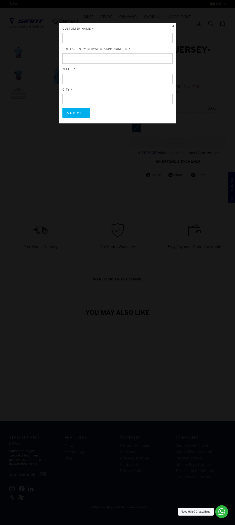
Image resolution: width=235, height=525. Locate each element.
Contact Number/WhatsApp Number (96, 49)
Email (69, 69)
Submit (76, 113)
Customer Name (78, 29)
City (67, 89)
